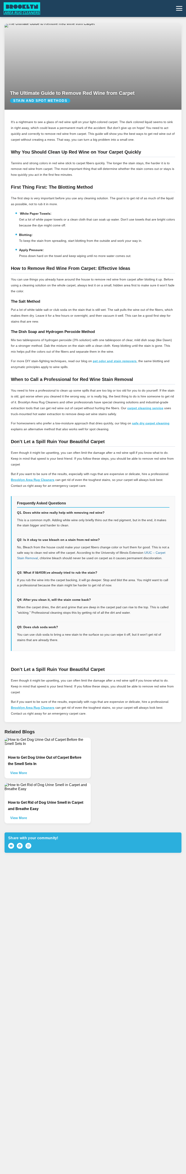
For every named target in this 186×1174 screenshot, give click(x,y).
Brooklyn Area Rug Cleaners (32, 480)
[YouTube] (11, 846)
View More (18, 773)
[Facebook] (20, 846)
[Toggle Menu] (179, 8)
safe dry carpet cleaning (150, 423)
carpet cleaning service (145, 408)
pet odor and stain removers (115, 361)
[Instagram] (28, 846)
